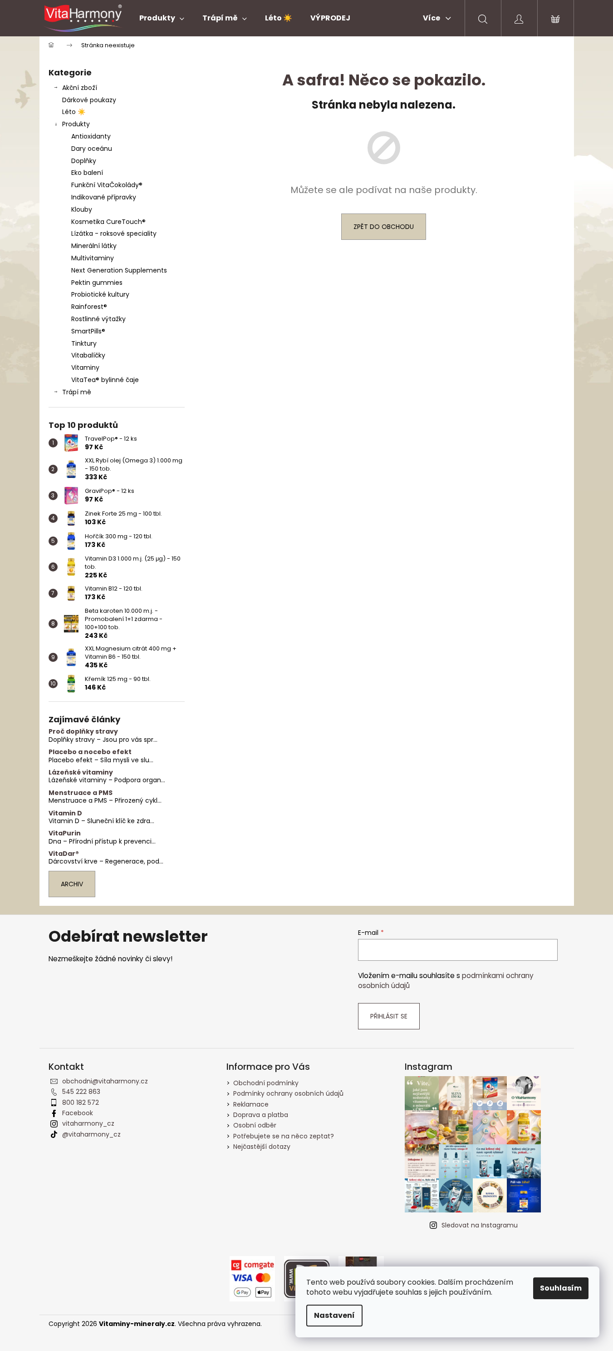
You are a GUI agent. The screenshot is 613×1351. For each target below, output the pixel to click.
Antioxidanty (91, 136)
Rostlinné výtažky (98, 318)
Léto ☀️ (73, 111)
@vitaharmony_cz (91, 1134)
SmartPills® (88, 331)
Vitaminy (85, 367)
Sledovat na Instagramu (479, 1225)
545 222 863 (81, 1091)
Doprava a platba (260, 1114)
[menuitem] (161, 18)
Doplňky (83, 160)
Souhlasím (561, 1288)
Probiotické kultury (100, 294)
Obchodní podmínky (266, 1083)
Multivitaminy (92, 258)
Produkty (76, 124)
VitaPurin (65, 833)
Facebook (77, 1113)
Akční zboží (79, 87)
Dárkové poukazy (89, 99)
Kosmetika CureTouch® (108, 221)
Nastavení (334, 1315)
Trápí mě (76, 392)
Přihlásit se (388, 1016)
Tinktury (84, 343)
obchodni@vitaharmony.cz (105, 1081)
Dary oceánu (91, 148)
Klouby (81, 209)
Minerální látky (94, 245)
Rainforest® (89, 306)
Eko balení (87, 172)
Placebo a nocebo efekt (90, 752)
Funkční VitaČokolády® (106, 184)
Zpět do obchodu (383, 226)
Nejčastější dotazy (261, 1146)
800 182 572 (80, 1102)
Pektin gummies (97, 282)
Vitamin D (65, 813)
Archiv (72, 884)
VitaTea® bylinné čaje (105, 379)
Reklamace (251, 1104)
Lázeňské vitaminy (81, 772)
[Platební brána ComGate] (252, 1278)
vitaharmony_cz (88, 1123)
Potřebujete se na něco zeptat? (283, 1136)
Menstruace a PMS (81, 793)
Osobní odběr (254, 1125)
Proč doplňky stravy (83, 731)
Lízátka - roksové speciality (114, 233)
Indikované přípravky (103, 197)
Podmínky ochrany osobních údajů (288, 1093)
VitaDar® (64, 853)
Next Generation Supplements (119, 270)
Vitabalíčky (88, 355)
